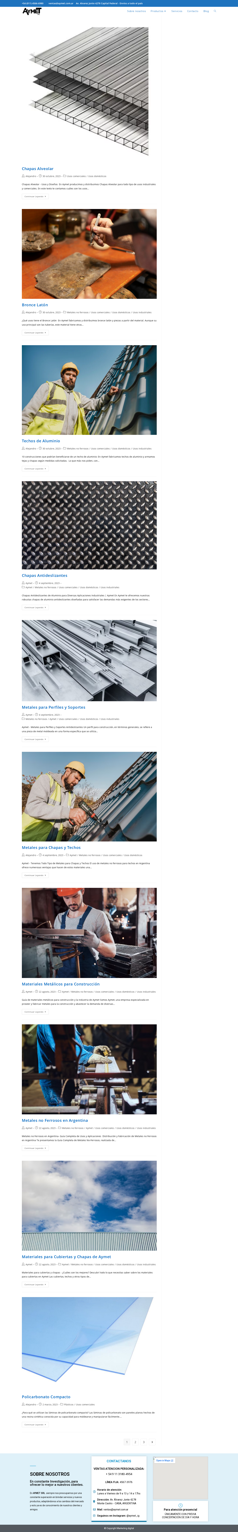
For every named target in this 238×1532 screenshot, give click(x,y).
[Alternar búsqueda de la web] (215, 11)
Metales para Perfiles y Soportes (53, 707)
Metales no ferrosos (78, 312)
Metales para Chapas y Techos (51, 847)
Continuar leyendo (37, 196)
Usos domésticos (97, 176)
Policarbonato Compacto (46, 1396)
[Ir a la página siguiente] (152, 1442)
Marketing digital (125, 1528)
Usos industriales (142, 312)
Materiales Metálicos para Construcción (61, 984)
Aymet (29, 583)
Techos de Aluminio (41, 440)
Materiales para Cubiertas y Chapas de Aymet (66, 1256)
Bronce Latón (35, 304)
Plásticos (69, 1404)
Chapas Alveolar (38, 168)
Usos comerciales (76, 176)
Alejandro (31, 176)
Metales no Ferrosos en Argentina (55, 1120)
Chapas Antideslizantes (44, 575)
